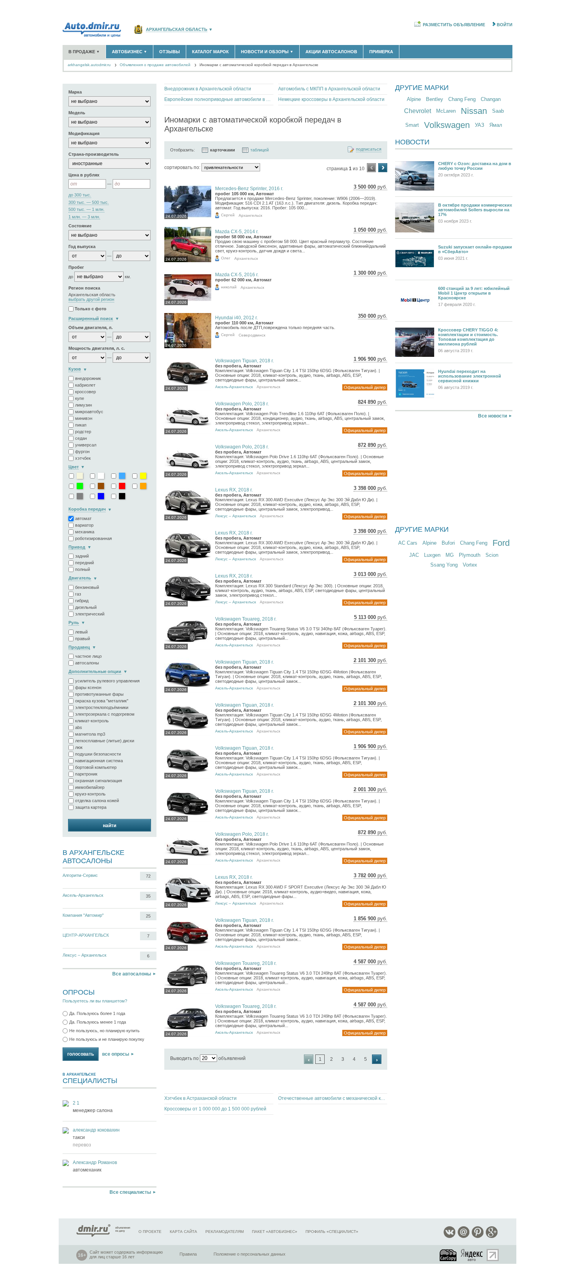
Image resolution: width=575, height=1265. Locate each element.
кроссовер (85, 391)
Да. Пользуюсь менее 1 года (97, 1022)
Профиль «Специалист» (331, 1231)
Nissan (474, 111)
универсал (85, 445)
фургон (82, 451)
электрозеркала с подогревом (105, 714)
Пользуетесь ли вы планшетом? (95, 1001)
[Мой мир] (463, 1236)
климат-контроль (92, 720)
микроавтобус (89, 411)
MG (450, 555)
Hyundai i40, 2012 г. (236, 317)
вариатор (84, 525)
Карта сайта (183, 1231)
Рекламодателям (224, 1231)
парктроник (86, 774)
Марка (75, 92)
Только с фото (90, 308)
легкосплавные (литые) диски (104, 740)
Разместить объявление (454, 24)
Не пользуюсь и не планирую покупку (106, 1039)
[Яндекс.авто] (472, 1255)
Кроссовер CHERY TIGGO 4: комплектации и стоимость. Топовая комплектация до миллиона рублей (468, 336)
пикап (80, 425)
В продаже (84, 51)
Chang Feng (462, 99)
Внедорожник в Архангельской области (207, 89)
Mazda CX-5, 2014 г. (237, 231)
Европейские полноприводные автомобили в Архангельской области (218, 99)
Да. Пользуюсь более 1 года (97, 1013)
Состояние (80, 225)
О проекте (150, 1231)
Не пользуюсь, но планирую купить (104, 1030)
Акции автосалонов (331, 51)
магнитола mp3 (90, 734)
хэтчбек (83, 458)
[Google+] (492, 1236)
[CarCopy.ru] (449, 1255)
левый (81, 632)
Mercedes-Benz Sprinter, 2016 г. (249, 188)
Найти (109, 825)
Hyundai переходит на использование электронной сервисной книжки (469, 376)
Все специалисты (130, 1192)
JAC (414, 555)
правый (82, 638)
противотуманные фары (99, 694)
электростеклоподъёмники (101, 707)
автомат (83, 518)
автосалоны (87, 662)
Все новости (492, 416)
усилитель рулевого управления (107, 680)
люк (79, 747)
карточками (222, 150)
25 (148, 916)
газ (78, 594)
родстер (83, 431)
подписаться (368, 149)
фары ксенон (88, 687)
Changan (491, 99)
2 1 (76, 1103)
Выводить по (184, 1058)
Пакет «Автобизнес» (274, 1231)
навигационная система (99, 760)
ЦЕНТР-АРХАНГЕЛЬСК (86, 935)
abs (78, 727)
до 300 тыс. (79, 195)
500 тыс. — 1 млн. (86, 209)
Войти (504, 24)
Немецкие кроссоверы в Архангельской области (331, 99)
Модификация (83, 133)
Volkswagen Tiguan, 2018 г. (244, 360)
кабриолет (85, 385)
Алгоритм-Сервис (80, 875)
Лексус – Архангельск (84, 955)
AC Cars (407, 543)
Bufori (448, 543)
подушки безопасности (98, 754)
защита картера (90, 807)
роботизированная (93, 538)
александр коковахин (96, 1130)
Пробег (76, 267)
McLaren (446, 111)
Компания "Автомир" (83, 915)
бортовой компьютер (96, 767)
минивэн (83, 418)
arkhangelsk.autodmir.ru (89, 65)
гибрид (81, 600)
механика (84, 531)
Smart (412, 125)
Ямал (495, 125)
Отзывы (169, 51)
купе (79, 398)
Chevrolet (417, 111)
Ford (501, 543)
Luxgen (432, 555)
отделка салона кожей (97, 800)
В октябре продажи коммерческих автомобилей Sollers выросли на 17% (475, 210)
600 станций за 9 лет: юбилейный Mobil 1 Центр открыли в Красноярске (474, 293)
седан (81, 438)
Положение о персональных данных (250, 1254)
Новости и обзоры (267, 51)
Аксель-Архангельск (83, 895)
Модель (76, 112)
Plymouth (469, 555)
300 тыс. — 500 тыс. (88, 202)
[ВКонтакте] (449, 1236)
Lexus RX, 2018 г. (234, 490)
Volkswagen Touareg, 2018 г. (246, 619)
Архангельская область (176, 29)
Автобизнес (129, 51)
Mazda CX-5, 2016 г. (237, 274)
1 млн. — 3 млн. (84, 217)
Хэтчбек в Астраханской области (200, 1098)
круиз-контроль (90, 794)
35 (148, 896)
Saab (498, 111)
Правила (188, 1254)
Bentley (434, 99)
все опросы (115, 1054)
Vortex (470, 565)
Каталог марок (210, 51)
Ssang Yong (444, 565)
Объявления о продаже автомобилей (155, 65)
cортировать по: (182, 167)
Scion (491, 555)
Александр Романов (95, 1162)
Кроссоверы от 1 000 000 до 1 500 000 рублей (215, 1109)
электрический (89, 614)
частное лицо (88, 656)
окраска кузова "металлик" (101, 700)
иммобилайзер (89, 787)
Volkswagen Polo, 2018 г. (242, 404)
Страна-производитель (93, 154)
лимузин (83, 405)
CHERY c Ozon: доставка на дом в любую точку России (474, 166)
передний (84, 562)
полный (82, 569)
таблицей (259, 150)
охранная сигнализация (98, 780)
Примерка (381, 51)
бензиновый (87, 587)
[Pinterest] (478, 1236)
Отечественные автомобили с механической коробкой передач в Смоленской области (332, 1098)
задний (82, 556)
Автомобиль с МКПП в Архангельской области (329, 89)
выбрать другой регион (91, 299)
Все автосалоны (131, 974)
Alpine (414, 99)
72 (148, 876)
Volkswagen (447, 125)
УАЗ (479, 125)
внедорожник (88, 378)
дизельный (86, 607)
